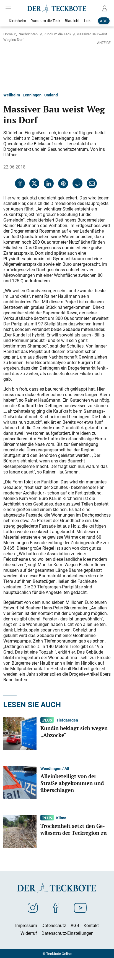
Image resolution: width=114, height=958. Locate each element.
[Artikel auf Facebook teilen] (20, 183)
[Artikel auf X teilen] (34, 183)
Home (8, 33)
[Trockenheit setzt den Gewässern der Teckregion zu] (20, 831)
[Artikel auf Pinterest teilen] (63, 183)
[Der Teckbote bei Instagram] (33, 907)
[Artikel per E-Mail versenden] (92, 183)
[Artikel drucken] (77, 183)
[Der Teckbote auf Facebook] (55, 907)
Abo (104, 20)
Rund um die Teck (57, 33)
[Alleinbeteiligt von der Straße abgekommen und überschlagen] (20, 782)
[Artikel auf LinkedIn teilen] (49, 183)
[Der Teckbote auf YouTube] (80, 907)
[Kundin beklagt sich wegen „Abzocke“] (20, 733)
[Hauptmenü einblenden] (9, 9)
